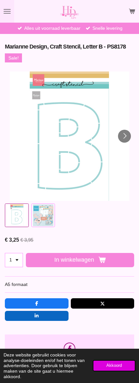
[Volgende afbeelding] (124, 136)
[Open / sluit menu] (7, 11)
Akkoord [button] (114, 365)
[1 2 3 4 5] (14, 260)
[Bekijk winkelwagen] (132, 11)
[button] (17, 215)
